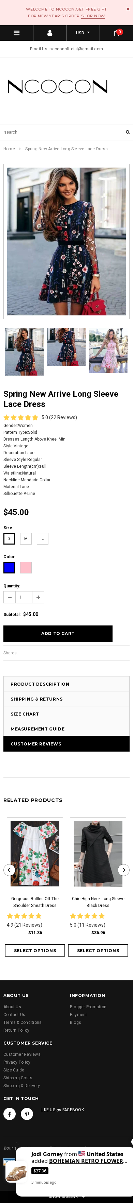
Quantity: (11, 586)
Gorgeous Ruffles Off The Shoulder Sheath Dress (35, 902)
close (128, 9)
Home (9, 149)
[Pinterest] (27, 1114)
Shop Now (93, 16)
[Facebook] (9, 1114)
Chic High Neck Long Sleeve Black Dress (98, 902)
